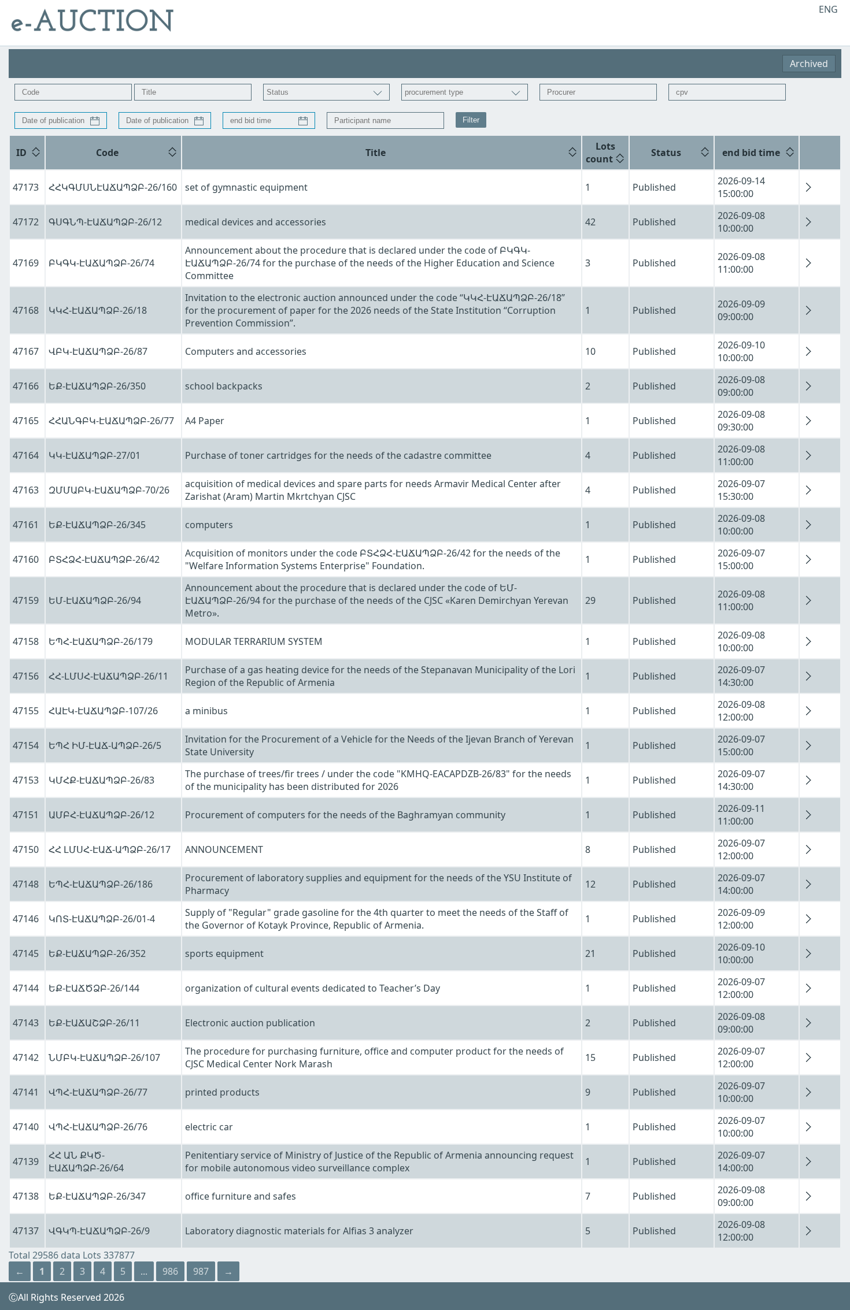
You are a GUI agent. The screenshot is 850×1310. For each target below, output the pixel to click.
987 (201, 1271)
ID (21, 152)
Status (666, 152)
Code (107, 152)
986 (170, 1271)
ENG (828, 9)
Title (375, 152)
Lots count (600, 152)
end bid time (751, 152)
